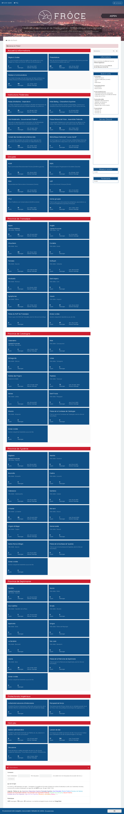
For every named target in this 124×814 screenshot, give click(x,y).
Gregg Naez (58, 801)
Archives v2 (98, 109)
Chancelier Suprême (46, 791)
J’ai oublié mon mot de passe (61, 776)
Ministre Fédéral (66, 791)
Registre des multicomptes (102, 105)
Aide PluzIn (98, 82)
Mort (57, 794)
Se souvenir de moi (75, 776)
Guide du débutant (100, 79)
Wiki (96, 81)
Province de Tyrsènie (18, 448)
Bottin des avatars (100, 103)
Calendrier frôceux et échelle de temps (105, 94)
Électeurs (41, 794)
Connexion (10, 772)
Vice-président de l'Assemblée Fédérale (38, 792)
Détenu (53, 794)
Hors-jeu (12, 723)
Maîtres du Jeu (17, 791)
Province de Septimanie (19, 581)
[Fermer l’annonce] (117, 45)
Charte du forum (99, 78)
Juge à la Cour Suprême (31, 794)
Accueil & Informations (19, 50)
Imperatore (25, 791)
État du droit (98, 88)
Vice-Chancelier (57, 791)
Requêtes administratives (102, 100)
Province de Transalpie (19, 218)
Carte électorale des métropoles (104, 93)
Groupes (12, 156)
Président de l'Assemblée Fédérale (17, 792)
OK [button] (114, 811)
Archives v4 (98, 112)
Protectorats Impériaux (19, 696)
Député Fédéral (67, 792)
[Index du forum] (62, 16)
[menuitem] (16, 2)
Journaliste (47, 794)
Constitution (98, 87)
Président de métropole (56, 792)
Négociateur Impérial (34, 791)
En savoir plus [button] (49, 811)
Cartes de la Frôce (100, 96)
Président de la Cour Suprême (16, 794)
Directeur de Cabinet (76, 791)
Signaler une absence (101, 102)
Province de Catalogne (19, 333)
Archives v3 (98, 111)
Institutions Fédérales (18, 94)
